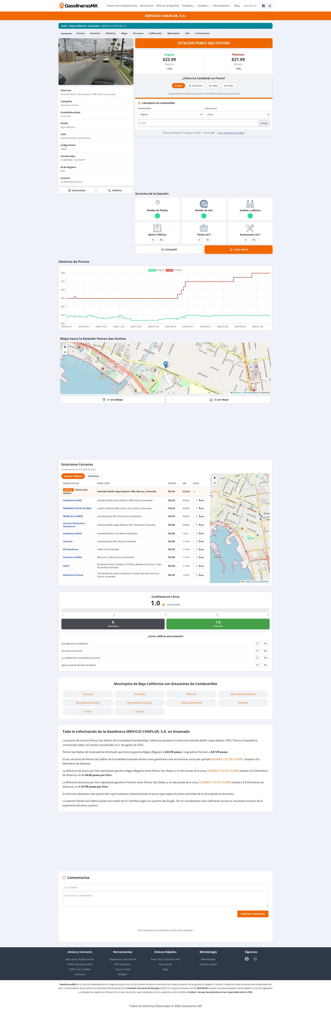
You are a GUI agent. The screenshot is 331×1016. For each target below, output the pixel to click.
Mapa (124, 33)
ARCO (66, 565)
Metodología (208, 959)
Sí (153, 239)
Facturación (147, 5)
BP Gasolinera (71, 549)
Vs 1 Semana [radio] (196, 85)
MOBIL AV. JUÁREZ (73, 516)
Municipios (173, 33)
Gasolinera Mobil (72, 500)
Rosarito (243, 702)
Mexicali (191, 694)
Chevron (68, 541)
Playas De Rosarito (191, 702)
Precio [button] (172, 483)
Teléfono (117, 190)
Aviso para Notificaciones (79, 959)
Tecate (88, 711)
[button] (165, 364)
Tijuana (139, 711)
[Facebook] (263, 6)
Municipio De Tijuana (139, 702)
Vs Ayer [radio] (178, 85)
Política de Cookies (80, 969)
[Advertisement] (204, 164)
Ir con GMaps (115, 399)
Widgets (122, 974)
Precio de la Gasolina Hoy (122, 5)
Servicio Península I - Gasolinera (74, 525)
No (161, 239)
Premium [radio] (93, 476)
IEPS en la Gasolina (168, 5)
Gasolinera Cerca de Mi (122, 959)
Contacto (80, 974)
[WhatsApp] (270, 6)
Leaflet (236, 392)
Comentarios (202, 33)
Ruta (201, 500)
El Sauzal (88, 694)
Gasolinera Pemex (73, 574)
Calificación (155, 33)
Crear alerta (241, 249)
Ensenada (93, 25)
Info (187, 33)
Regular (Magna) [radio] (73, 476)
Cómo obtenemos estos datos (231, 132)
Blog (237, 5)
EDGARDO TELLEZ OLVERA (77, 508)
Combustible (144, 108)
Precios (81, 33)
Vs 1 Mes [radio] (213, 85)
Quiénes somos (208, 964)
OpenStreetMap (250, 392)
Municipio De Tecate (88, 702)
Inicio (64, 25)
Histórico (111, 33)
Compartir (171, 249)
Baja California (78, 25)
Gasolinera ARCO (72, 533)
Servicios (95, 33)
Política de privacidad (79, 964)
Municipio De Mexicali (243, 694)
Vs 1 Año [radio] (228, 85)
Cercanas (138, 33)
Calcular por (211, 108)
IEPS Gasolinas (122, 964)
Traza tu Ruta (123, 969)
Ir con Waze (221, 399)
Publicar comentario (253, 913)
